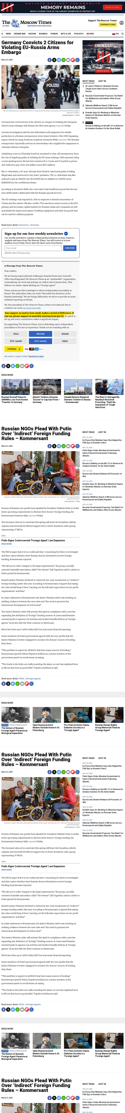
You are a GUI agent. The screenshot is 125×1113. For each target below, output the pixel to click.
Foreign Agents (33, 678)
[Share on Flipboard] (73, 60)
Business (43, 34)
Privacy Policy (25, 253)
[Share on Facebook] (49, 60)
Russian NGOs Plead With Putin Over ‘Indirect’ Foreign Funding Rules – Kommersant (36, 433)
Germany (34, 225)
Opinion (54, 34)
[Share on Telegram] (59, 60)
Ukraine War (20, 34)
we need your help (31, 308)
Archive (90, 34)
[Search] (123, 33)
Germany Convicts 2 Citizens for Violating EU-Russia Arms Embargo (37, 47)
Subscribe (70, 248)
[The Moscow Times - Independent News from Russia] (26, 23)
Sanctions (24, 225)
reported (62, 139)
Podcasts (78, 34)
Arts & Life (66, 34)
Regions (32, 34)
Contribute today (107, 24)
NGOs (21, 678)
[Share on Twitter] (54, 60)
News (8, 34)
